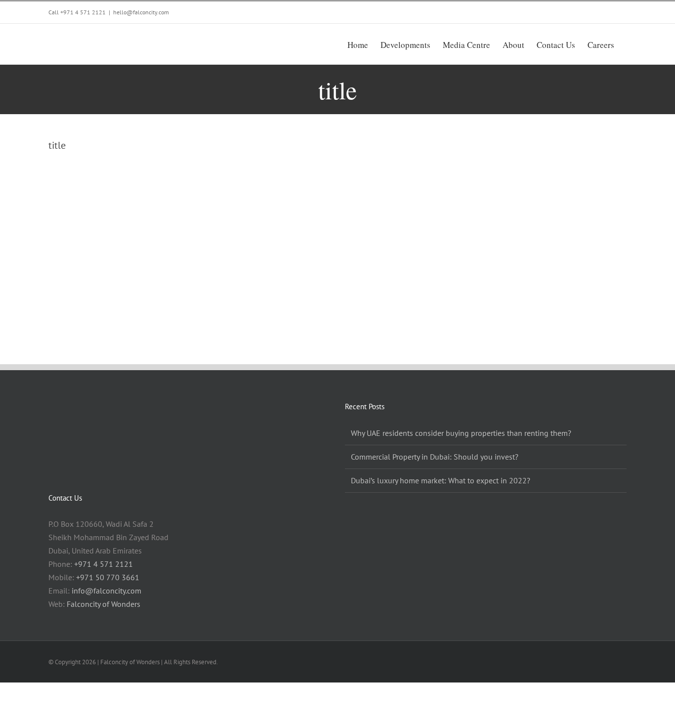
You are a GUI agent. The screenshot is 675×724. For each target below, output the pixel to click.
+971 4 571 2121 (83, 12)
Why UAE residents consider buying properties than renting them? (461, 433)
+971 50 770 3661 (107, 577)
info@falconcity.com (106, 591)
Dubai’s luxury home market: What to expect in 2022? (440, 480)
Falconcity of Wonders (103, 604)
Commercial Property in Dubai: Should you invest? (434, 457)
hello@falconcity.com (141, 12)
